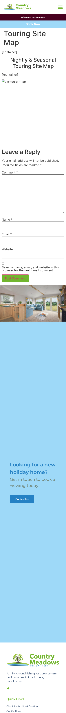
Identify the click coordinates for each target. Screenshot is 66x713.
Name (7, 219)
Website (7, 249)
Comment (10, 172)
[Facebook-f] (8, 688)
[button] (60, 7)
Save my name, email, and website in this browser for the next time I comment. (30, 269)
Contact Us (22, 499)
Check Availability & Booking (22, 706)
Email (7, 234)
